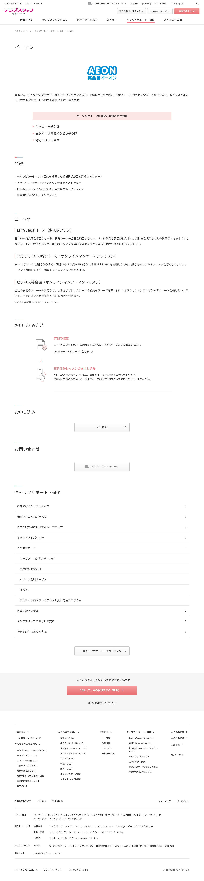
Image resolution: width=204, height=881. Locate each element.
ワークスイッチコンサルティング (79, 845)
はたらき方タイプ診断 (70, 773)
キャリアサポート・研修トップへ (102, 651)
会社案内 (134, 3)
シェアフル (62, 838)
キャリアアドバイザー (30, 537)
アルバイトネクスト (43, 853)
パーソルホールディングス (45, 815)
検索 (197, 3)
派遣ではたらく (67, 738)
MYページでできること (27, 760)
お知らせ (175, 744)
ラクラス (58, 853)
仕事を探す (26, 19)
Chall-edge (120, 826)
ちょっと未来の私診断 (70, 778)
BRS (86, 832)
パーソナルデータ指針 (79, 869)
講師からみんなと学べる (32, 517)
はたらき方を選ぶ (87, 19)
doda (51, 832)
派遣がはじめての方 (26, 770)
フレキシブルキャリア (103, 826)
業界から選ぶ (66, 768)
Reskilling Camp (139, 845)
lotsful (52, 838)
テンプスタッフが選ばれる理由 (31, 750)
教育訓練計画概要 (28, 611)
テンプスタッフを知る (55, 19)
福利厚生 (112, 19)
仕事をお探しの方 (12, 3)
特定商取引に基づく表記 (32, 631)
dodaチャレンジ (107, 832)
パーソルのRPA (55, 845)
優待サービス (108, 753)
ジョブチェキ (71, 826)
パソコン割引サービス (33, 579)
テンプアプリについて (27, 755)
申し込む (102, 427)
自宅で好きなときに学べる (33, 506)
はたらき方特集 (67, 758)
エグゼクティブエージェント (68, 832)
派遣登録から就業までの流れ (30, 775)
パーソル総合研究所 (73, 818)
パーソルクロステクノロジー (129, 815)
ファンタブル (85, 826)
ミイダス (94, 832)
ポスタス (126, 845)
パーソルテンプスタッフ (70, 815)
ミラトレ (73, 838)
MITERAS (115, 845)
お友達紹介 (22, 785)
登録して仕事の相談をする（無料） (100, 690)
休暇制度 (106, 743)
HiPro (95, 838)
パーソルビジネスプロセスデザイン (99, 815)
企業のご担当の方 (34, 3)
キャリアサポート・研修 (141, 19)
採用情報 (145, 3)
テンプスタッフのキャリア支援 (36, 621)
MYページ (176, 754)
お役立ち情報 (177, 738)
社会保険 (106, 738)
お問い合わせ (161, 3)
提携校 (24, 590)
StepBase (169, 845)
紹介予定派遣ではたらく (71, 743)
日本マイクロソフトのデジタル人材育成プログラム (50, 600)
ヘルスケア (107, 748)
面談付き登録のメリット (101, 702)
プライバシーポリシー (53, 869)
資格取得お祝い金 (30, 569)
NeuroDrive (85, 838)
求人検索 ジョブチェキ (130, 11)
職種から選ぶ (66, 763)
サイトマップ (164, 800)
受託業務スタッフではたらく (74, 748)
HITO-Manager (102, 845)
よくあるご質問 (173, 19)
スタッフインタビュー (27, 765)
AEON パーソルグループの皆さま (71, 351)
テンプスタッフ (56, 826)
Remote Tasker (155, 845)
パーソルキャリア (153, 815)
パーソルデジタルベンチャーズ (48, 818)
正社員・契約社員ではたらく (74, 753)
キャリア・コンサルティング (37, 558)
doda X (120, 832)
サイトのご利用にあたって (26, 869)
